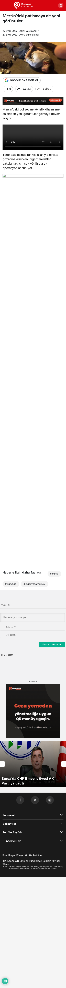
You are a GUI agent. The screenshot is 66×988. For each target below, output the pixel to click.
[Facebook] (20, 800)
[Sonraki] (63, 764)
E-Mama (12, 867)
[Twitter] (35, 800)
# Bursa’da (10, 583)
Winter (6, 864)
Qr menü (34, 868)
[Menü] (6, 5)
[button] (60, 5)
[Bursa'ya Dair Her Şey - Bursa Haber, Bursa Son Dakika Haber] (24, 5)
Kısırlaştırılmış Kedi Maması (19, 868)
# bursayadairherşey (34, 583)
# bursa (54, 573)
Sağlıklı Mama (21, 867)
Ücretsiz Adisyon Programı (47, 868)
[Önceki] (2, 764)
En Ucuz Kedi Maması (54, 867)
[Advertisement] (33, 242)
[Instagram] (50, 800)
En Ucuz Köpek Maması (36, 867)
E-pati (5, 867)
